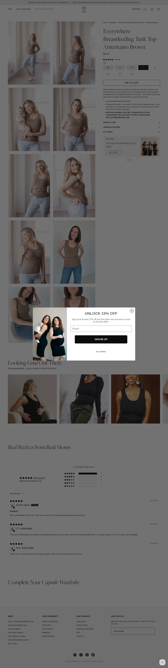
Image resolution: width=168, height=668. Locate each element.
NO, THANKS (101, 352)
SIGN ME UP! (101, 339)
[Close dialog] (132, 311)
